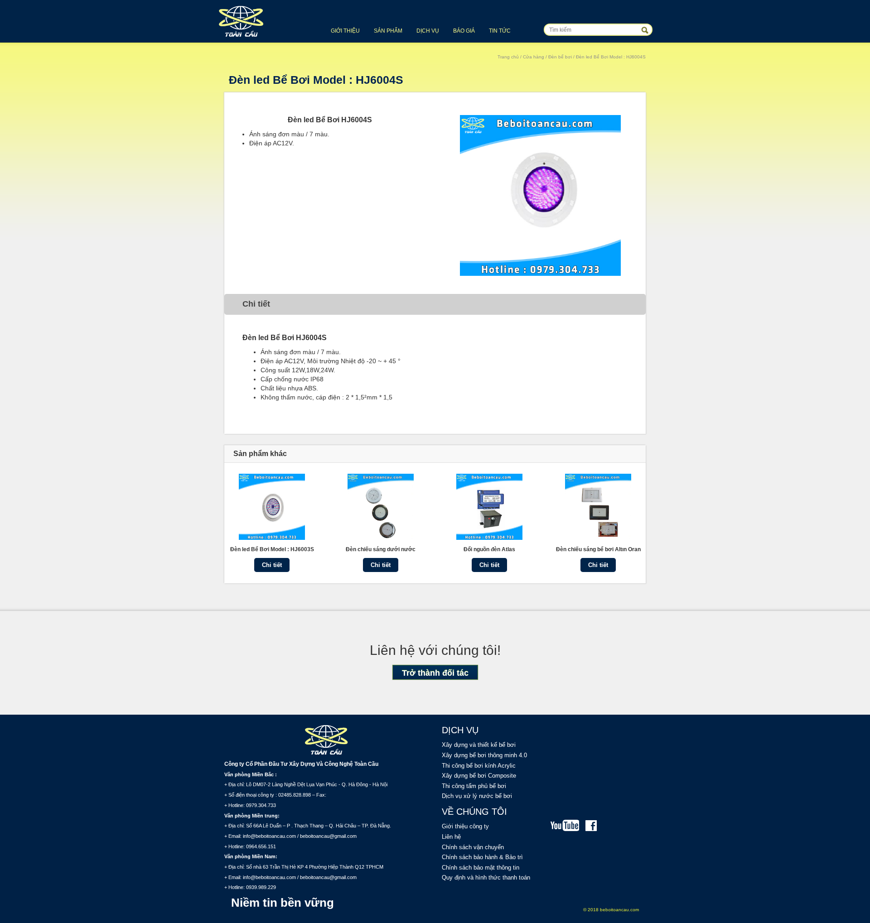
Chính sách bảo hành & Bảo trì (482, 857)
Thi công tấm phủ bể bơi (474, 786)
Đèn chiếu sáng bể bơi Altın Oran (598, 549)
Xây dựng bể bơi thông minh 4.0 (484, 755)
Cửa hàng (533, 56)
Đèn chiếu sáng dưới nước (381, 549)
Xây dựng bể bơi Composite (479, 775)
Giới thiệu (345, 31)
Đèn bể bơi (560, 56)
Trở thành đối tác (435, 673)
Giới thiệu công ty (465, 826)
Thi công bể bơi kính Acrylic (479, 765)
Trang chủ (508, 56)
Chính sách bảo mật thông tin (480, 867)
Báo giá (464, 31)
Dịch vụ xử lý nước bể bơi (477, 796)
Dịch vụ (427, 31)
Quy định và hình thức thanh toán (486, 877)
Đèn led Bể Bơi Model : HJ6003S (272, 549)
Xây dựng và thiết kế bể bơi (479, 744)
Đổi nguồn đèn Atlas (489, 549)
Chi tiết (272, 565)
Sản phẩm (388, 31)
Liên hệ (451, 836)
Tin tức (500, 31)
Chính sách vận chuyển (473, 847)
